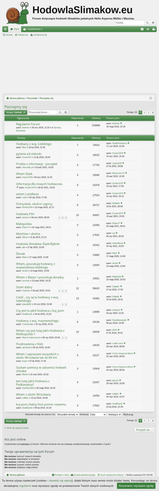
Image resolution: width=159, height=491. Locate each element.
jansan (115, 380)
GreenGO (27, 157)
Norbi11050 (27, 207)
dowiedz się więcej (60, 480)
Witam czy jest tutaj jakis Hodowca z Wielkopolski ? (40, 332)
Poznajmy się (15, 106)
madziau (26, 290)
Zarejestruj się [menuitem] (154, 30)
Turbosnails (27, 324)
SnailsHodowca (119, 143)
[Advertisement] (79, 65)
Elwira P (26, 227)
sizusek (25, 280)
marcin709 (27, 177)
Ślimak (20, 254)
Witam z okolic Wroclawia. (33, 394)
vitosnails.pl (27, 167)
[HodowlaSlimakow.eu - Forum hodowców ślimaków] (17, 13)
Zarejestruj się (40, 35)
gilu (23, 247)
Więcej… (6, 30)
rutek (24, 197)
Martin (25, 374)
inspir (24, 361)
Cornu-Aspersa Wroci (122, 353)
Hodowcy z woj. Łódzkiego (34, 144)
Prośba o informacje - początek (36, 164)
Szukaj (147, 22)
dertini (25, 271)
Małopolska (24, 224)
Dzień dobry (24, 287)
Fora (16, 29)
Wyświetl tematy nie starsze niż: (40, 414)
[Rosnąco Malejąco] (114, 414)
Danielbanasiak (119, 320)
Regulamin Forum (28, 124)
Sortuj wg (84, 414)
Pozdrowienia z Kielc (29, 344)
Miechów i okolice (28, 234)
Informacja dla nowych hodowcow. (39, 184)
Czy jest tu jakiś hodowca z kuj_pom (40, 310)
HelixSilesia (117, 243)
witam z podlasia (27, 194)
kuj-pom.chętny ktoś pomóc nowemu (41, 404)
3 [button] (148, 112)
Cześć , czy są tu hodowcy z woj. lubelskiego (37, 299)
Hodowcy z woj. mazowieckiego (37, 321)
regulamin (25, 485)
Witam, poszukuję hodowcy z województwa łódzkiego (35, 265)
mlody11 (116, 310)
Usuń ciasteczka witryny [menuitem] (112, 475)
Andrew (25, 127)
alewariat (26, 347)
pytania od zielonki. (29, 154)
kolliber (25, 398)
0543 (114, 330)
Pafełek (115, 296)
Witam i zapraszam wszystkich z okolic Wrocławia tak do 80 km (37, 355)
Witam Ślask (24, 174)
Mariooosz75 (118, 173)
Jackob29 (117, 163)
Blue (24, 147)
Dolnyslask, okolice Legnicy (34, 204)
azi (113, 233)
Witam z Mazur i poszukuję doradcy (40, 277)
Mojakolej (116, 276)
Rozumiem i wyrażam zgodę (136, 485)
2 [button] (144, 112)
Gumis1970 (117, 153)
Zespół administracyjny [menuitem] (84, 475)
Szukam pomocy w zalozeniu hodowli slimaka (41, 369)
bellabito (116, 203)
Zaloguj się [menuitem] (149, 30)
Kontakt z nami (62, 475)
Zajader (115, 286)
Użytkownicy (34, 29)
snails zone (117, 343)
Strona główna (17, 475)
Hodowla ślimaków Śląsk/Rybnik (38, 244)
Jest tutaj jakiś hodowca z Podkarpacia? (32, 382)
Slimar (25, 237)
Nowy (14, 112)
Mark (24, 257)
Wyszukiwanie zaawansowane (153, 22)
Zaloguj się (23, 35)
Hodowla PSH (25, 214)
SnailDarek (27, 314)
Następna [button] (153, 112)
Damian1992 (28, 388)
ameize (25, 217)
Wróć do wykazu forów (18, 428)
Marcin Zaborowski (31, 337)
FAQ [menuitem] (143, 30)
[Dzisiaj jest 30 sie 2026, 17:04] (150, 98)
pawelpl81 (26, 304)
